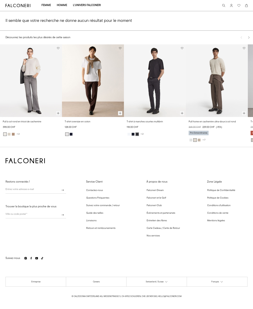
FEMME (46, 5)
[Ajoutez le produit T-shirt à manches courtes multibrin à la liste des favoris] (182, 48)
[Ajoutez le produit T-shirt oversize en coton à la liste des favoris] (120, 48)
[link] (98, 198)
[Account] (231, 5)
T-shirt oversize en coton (77, 121)
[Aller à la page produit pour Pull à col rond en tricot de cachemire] (31, 80)
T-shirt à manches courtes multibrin (145, 121)
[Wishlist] (239, 5)
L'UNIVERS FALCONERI (87, 5)
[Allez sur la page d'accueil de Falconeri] (18, 5)
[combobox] (36, 214)
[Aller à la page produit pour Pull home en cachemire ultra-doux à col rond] (217, 80)
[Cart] (246, 5)
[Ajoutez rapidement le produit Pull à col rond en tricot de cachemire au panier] (58, 113)
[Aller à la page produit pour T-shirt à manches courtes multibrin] (155, 80)
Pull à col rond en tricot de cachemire (22, 121)
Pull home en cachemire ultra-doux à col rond (212, 121)
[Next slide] (249, 37)
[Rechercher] (224, 5)
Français (217, 282)
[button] (94, 190)
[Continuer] (62, 190)
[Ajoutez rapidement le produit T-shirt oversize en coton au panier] (120, 113)
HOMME (62, 5)
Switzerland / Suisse (157, 282)
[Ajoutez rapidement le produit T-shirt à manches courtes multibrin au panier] (182, 113)
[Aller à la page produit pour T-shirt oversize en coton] (93, 80)
